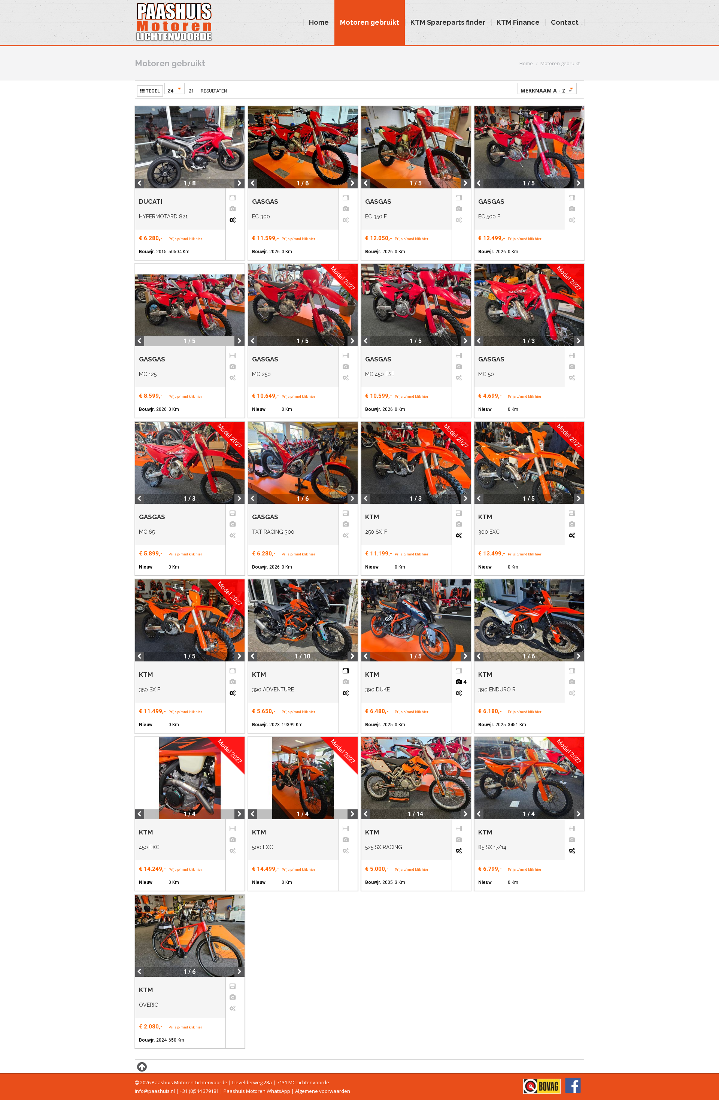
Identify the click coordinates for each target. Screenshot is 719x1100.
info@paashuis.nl (155, 1091)
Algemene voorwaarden (322, 1091)
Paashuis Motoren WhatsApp (257, 1091)
